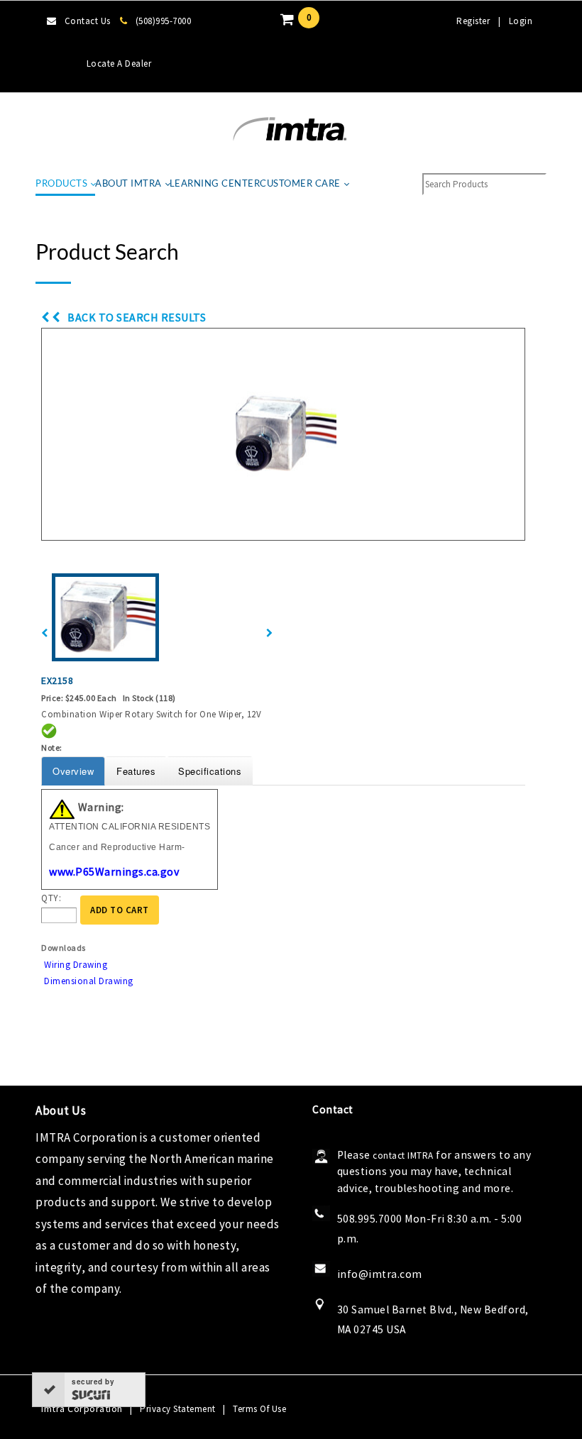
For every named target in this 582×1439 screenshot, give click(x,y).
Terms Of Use (259, 1409)
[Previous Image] (44, 633)
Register (473, 21)
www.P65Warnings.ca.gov (114, 871)
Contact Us (88, 21)
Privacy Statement (178, 1409)
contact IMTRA (403, 1155)
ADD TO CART (119, 910)
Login (521, 21)
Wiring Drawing (75, 965)
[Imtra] (290, 129)
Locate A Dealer (119, 63)
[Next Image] (269, 633)
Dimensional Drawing (88, 981)
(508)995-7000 (163, 21)
